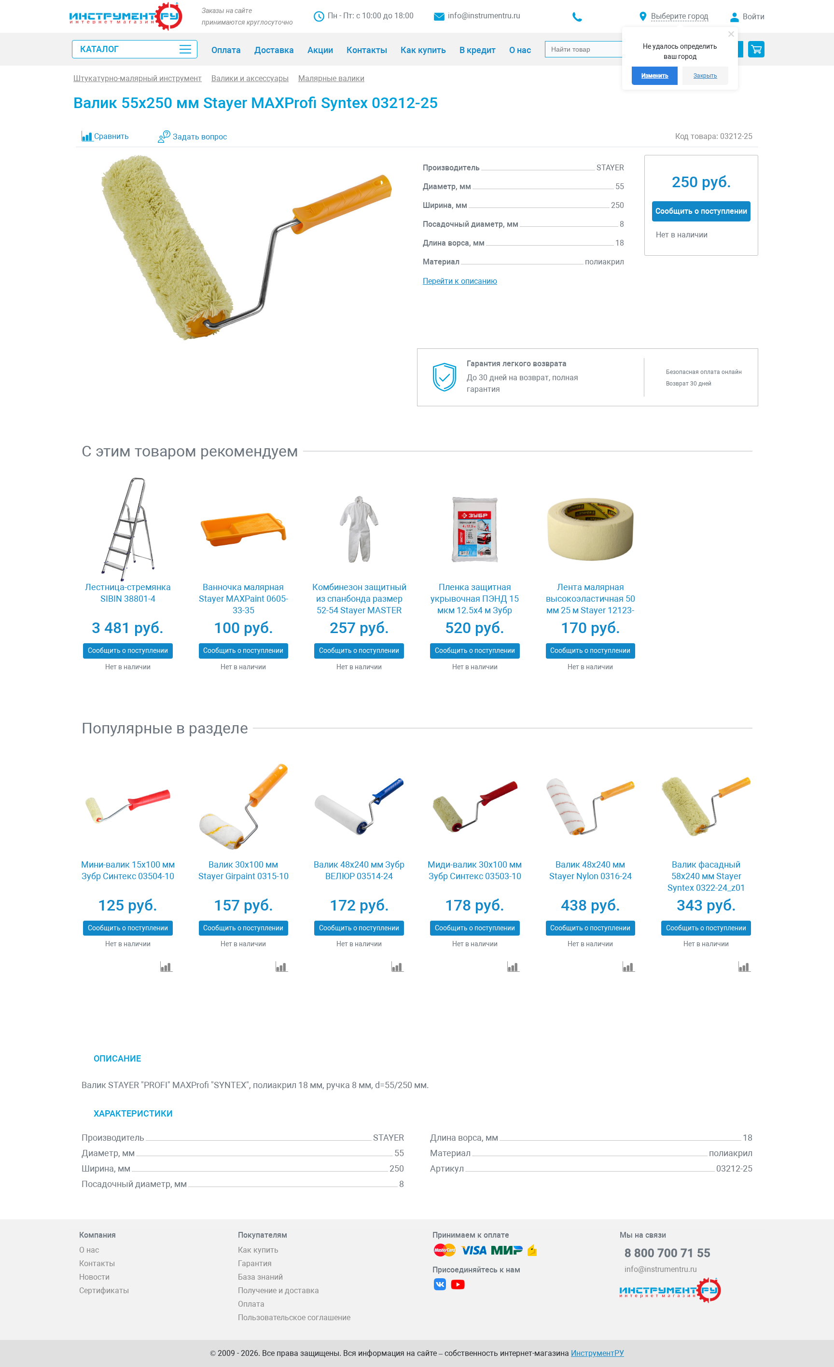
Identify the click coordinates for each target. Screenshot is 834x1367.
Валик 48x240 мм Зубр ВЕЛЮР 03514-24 (359, 870)
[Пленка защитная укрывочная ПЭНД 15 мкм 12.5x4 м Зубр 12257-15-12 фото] (475, 530)
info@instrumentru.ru (484, 15)
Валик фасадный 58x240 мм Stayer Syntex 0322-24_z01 (706, 876)
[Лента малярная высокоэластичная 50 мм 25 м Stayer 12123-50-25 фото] (590, 530)
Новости (94, 1277)
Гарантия (255, 1263)
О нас (89, 1250)
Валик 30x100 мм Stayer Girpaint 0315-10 (243, 870)
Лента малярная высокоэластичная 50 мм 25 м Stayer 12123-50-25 (590, 604)
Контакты (97, 1263)
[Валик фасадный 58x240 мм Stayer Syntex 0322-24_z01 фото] (706, 807)
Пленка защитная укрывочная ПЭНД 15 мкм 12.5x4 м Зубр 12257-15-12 (475, 604)
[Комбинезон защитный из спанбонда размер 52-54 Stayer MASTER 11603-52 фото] (359, 530)
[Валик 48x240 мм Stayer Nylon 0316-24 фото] (590, 807)
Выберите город (680, 16)
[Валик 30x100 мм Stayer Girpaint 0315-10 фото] (243, 807)
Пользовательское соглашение (294, 1317)
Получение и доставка (278, 1290)
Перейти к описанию (460, 281)
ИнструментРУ (597, 1353)
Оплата (251, 1304)
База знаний (260, 1277)
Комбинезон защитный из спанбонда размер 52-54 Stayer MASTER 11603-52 (359, 604)
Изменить (654, 75)
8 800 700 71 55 (667, 1253)
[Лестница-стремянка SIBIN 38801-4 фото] (127, 530)
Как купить (258, 1250)
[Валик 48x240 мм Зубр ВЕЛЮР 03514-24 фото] (359, 807)
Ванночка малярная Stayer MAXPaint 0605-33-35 (243, 598)
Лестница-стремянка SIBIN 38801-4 (128, 593)
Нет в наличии (128, 667)
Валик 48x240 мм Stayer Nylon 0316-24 (590, 870)
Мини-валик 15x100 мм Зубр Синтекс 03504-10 (128, 870)
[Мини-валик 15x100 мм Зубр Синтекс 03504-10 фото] (127, 807)
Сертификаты (104, 1290)
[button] (756, 49)
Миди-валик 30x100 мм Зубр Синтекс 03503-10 (475, 870)
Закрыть (705, 75)
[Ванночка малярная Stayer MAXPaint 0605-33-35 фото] (243, 530)
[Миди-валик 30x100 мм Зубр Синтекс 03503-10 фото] (475, 807)
